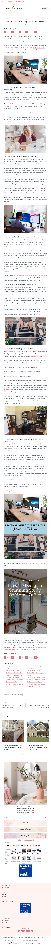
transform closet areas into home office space (32, 275)
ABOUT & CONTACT (19, 1)
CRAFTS (5, 889)
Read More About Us (25, 814)
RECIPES (5, 894)
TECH (4, 892)
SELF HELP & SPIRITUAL (9, 901)
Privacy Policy (6, 918)
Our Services (6, 920)
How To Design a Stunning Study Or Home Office (33, 563)
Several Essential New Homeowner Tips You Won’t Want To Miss (38, 747)
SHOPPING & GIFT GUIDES (9, 899)
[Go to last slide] (4, 736)
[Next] (47, 736)
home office (7, 694)
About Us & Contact (8, 915)
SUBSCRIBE (5, 925)
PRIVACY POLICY (10, 1)
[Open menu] (40, 8)
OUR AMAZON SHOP (8, 927)
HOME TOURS (6, 887)
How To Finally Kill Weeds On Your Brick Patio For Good (39, 705)
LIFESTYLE (5, 896)
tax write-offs (35, 190)
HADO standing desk (35, 356)
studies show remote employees (19, 104)
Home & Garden (25, 19)
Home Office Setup (17, 694)
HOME (3, 1)
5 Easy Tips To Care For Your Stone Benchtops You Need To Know (13, 747)
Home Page (6, 922)
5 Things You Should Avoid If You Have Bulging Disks (11, 705)
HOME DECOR (6, 885)
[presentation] (13, 731)
